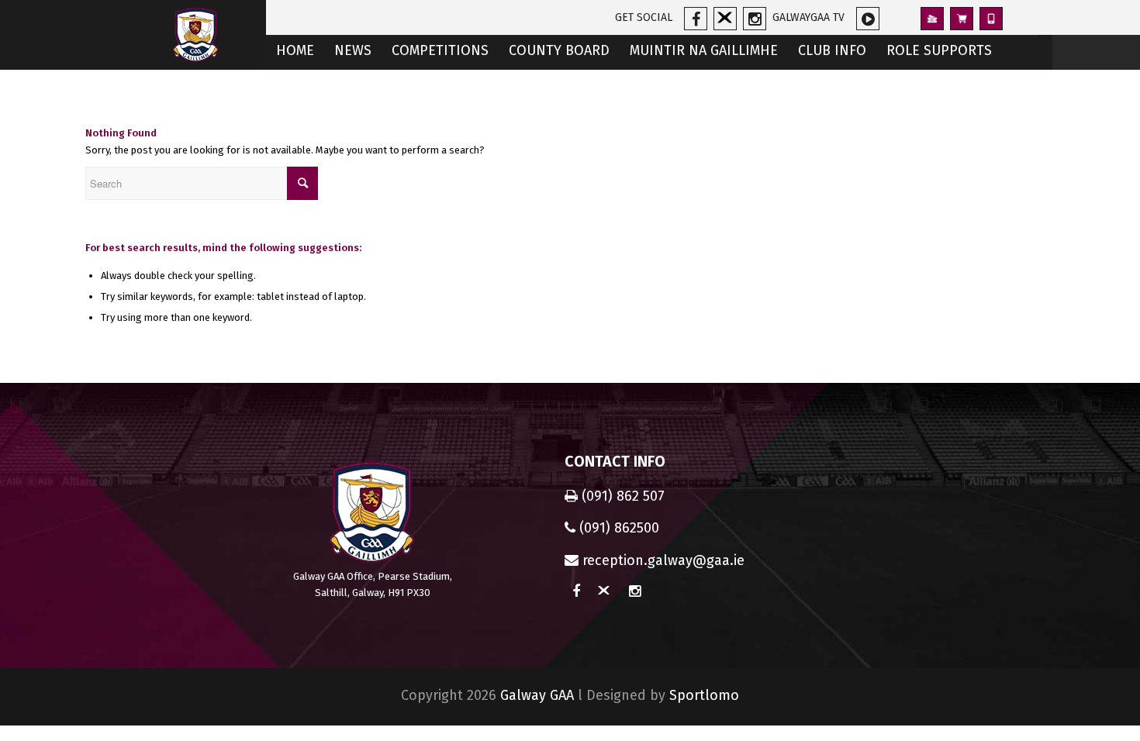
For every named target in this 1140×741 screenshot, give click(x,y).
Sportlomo (704, 695)
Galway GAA (537, 695)
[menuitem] (295, 52)
